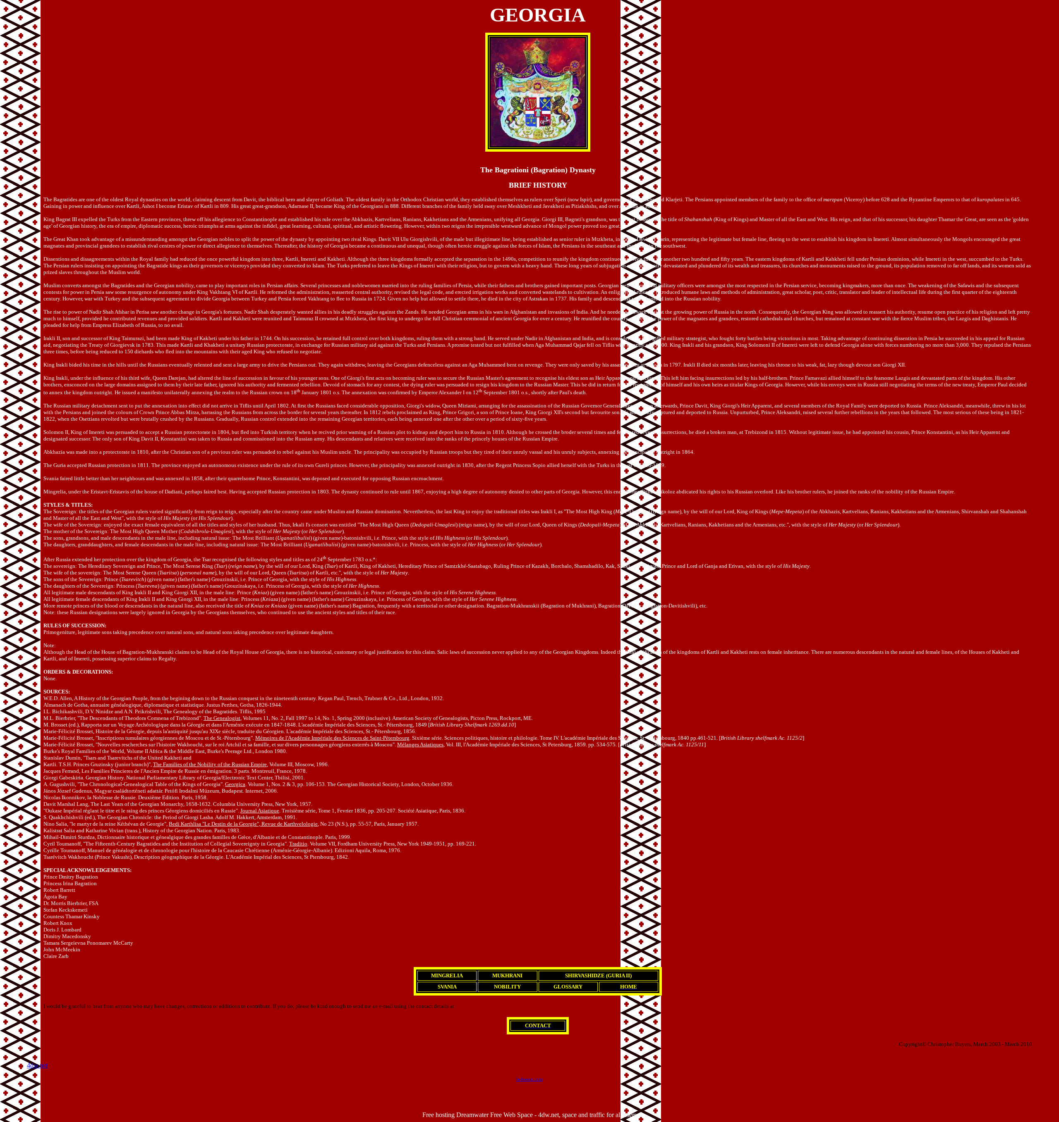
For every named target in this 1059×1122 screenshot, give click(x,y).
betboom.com (529, 1079)
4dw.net (37, 1065)
